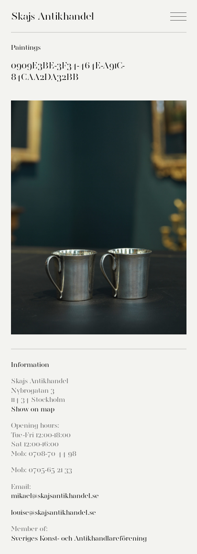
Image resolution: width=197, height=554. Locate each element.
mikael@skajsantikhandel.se (55, 495)
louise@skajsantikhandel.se (53, 512)
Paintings (26, 47)
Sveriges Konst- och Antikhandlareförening (79, 538)
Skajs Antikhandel (52, 16)
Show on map (33, 409)
